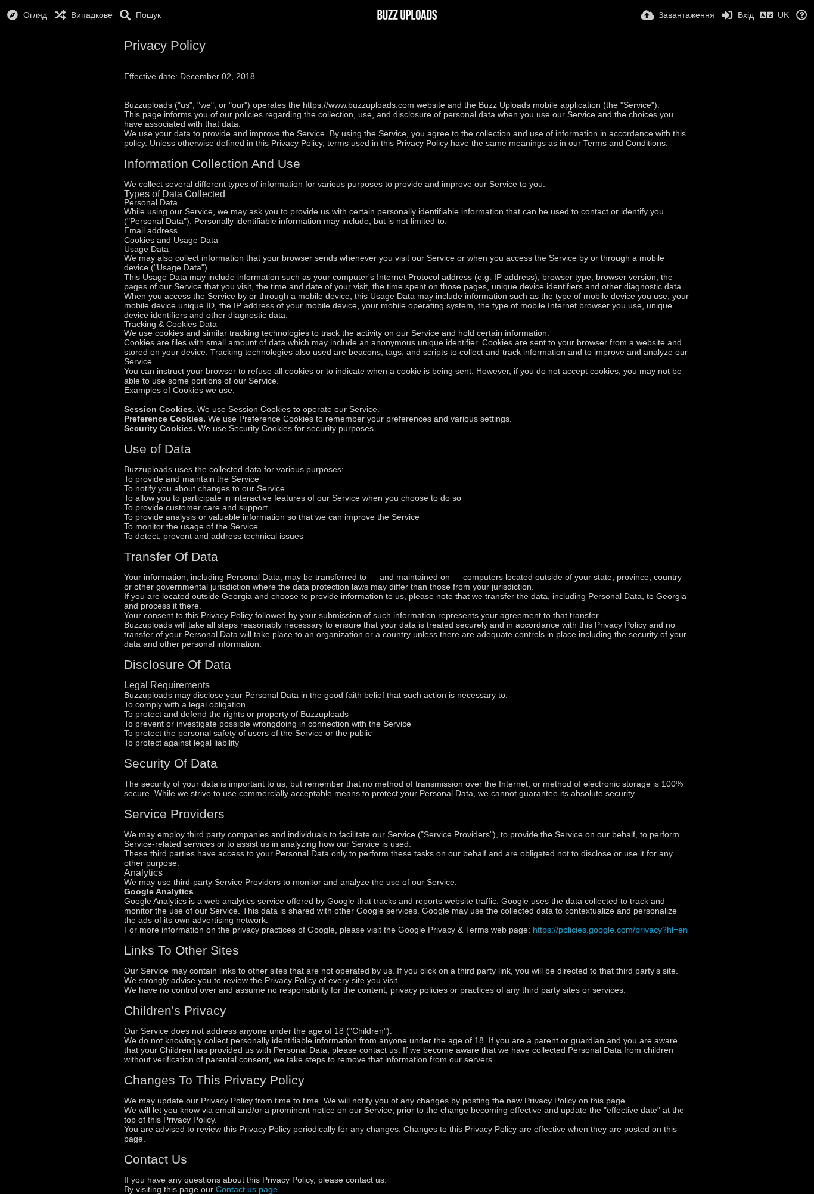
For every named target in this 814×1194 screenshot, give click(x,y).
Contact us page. (248, 1189)
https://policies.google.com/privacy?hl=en (610, 929)
